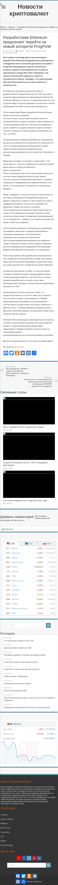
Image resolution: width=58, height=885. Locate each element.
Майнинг (11, 27)
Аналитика (5, 832)
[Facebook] (24, 858)
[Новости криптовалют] (29, 9)
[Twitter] (29, 858)
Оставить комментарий (37, 51)
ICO (2, 836)
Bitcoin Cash (5, 828)
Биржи (3, 841)
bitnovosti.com (17, 347)
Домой (3, 27)
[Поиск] (48, 625)
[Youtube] (34, 858)
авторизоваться (17, 520)
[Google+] (19, 858)
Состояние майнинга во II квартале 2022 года (25, 500)
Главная (4, 815)
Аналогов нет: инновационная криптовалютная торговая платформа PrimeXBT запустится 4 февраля (38, 382)
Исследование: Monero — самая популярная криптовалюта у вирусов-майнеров (18, 371)
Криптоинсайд (7, 845)
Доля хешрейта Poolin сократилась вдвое (23, 427)
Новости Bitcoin (7, 819)
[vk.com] (39, 858)
